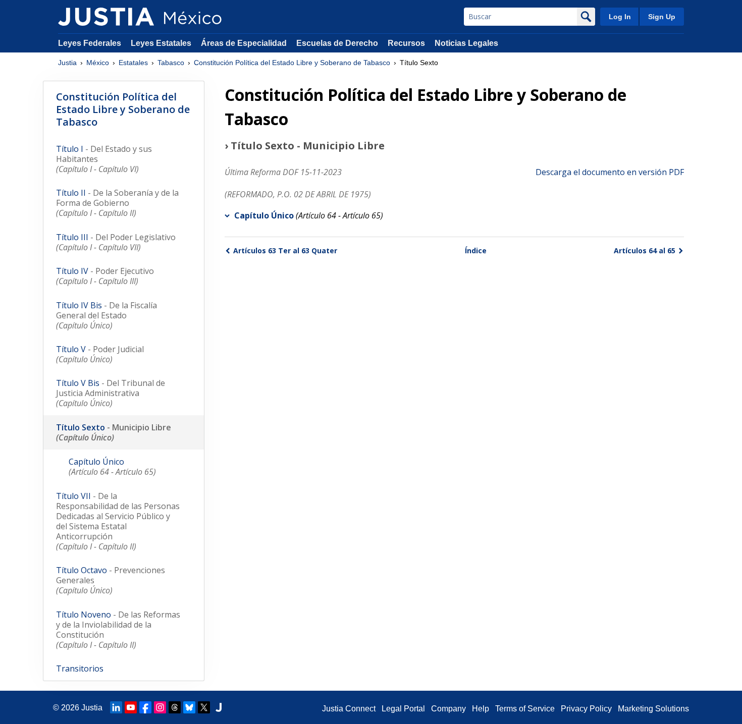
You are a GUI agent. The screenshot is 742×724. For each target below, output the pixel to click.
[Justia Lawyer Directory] (219, 707)
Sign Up (661, 17)
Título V (100, 354)
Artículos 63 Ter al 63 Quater (285, 250)
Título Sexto (113, 432)
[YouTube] (131, 707)
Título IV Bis (106, 315)
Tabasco (170, 63)
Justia (67, 63)
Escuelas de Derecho (337, 43)
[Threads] (175, 707)
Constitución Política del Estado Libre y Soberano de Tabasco (292, 63)
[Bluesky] (189, 707)
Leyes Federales (89, 43)
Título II (117, 202)
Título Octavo (110, 580)
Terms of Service (525, 708)
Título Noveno (118, 629)
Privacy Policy (586, 708)
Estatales (133, 63)
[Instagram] (160, 707)
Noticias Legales (466, 43)
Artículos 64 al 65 (644, 250)
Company (448, 708)
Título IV (105, 276)
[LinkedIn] (116, 707)
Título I (104, 159)
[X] (204, 707)
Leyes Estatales (161, 43)
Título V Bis (110, 393)
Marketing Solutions (653, 708)
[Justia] (106, 17)
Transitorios (79, 668)
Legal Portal (403, 708)
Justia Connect (349, 708)
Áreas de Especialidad (244, 43)
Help (480, 708)
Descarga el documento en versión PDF (610, 172)
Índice (476, 250)
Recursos (406, 43)
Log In (620, 17)
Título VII (118, 521)
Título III (116, 242)
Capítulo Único (264, 215)
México (97, 63)
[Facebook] (145, 707)
